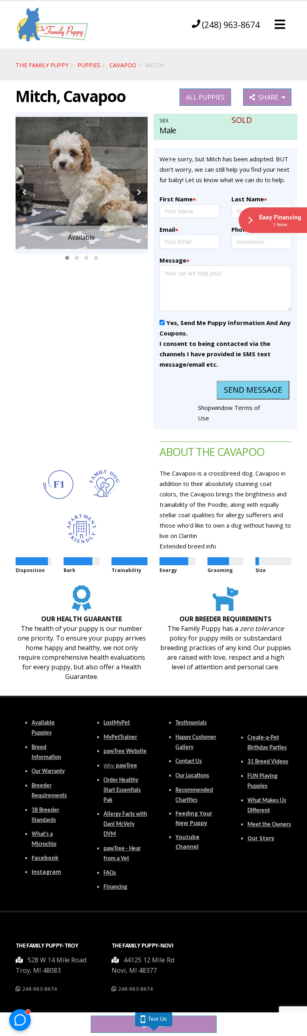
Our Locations (192, 776)
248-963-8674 (39, 988)
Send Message (253, 389)
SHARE (269, 97)
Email (168, 230)
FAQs (110, 873)
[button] (279, 24)
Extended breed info (187, 546)
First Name (177, 199)
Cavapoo (123, 65)
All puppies (205, 97)
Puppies (89, 65)
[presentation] (25, 192)
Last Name (249, 199)
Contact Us (188, 762)
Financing (115, 887)
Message (174, 260)
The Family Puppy (42, 65)
